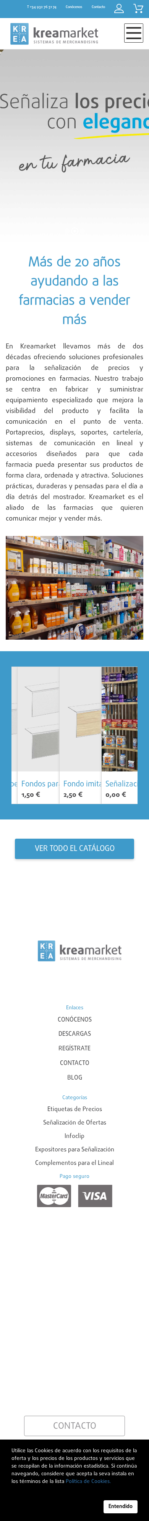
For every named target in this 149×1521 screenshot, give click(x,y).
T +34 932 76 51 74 (42, 7)
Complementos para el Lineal (74, 1163)
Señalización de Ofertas (74, 1123)
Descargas (74, 1034)
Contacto (74, 1063)
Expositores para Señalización (74, 1149)
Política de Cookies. (87, 1482)
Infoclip (74, 1136)
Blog (74, 1078)
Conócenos (75, 1020)
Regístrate (74, 1048)
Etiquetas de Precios (74, 1109)
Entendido (121, 1507)
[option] (32, 735)
